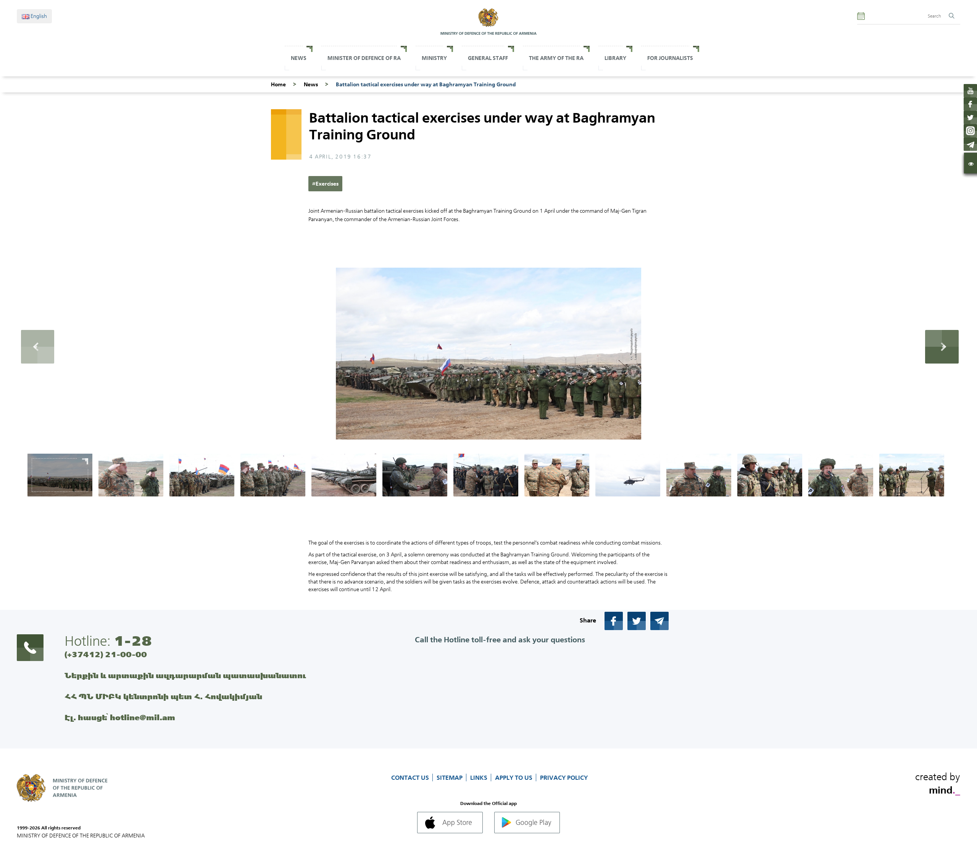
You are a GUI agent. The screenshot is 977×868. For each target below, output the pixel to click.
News (298, 58)
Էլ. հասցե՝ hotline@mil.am (119, 717)
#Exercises (325, 183)
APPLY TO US (514, 777)
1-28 (133, 641)
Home (278, 84)
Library (615, 58)
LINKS (479, 777)
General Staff (488, 58)
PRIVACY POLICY (564, 777)
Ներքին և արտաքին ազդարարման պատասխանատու (185, 675)
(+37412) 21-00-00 (105, 654)
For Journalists (670, 58)
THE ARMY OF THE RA (556, 58)
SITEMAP (450, 777)
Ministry (434, 58)
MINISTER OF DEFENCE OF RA (364, 58)
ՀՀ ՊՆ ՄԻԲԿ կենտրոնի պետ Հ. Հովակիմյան (163, 696)
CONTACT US (410, 777)
